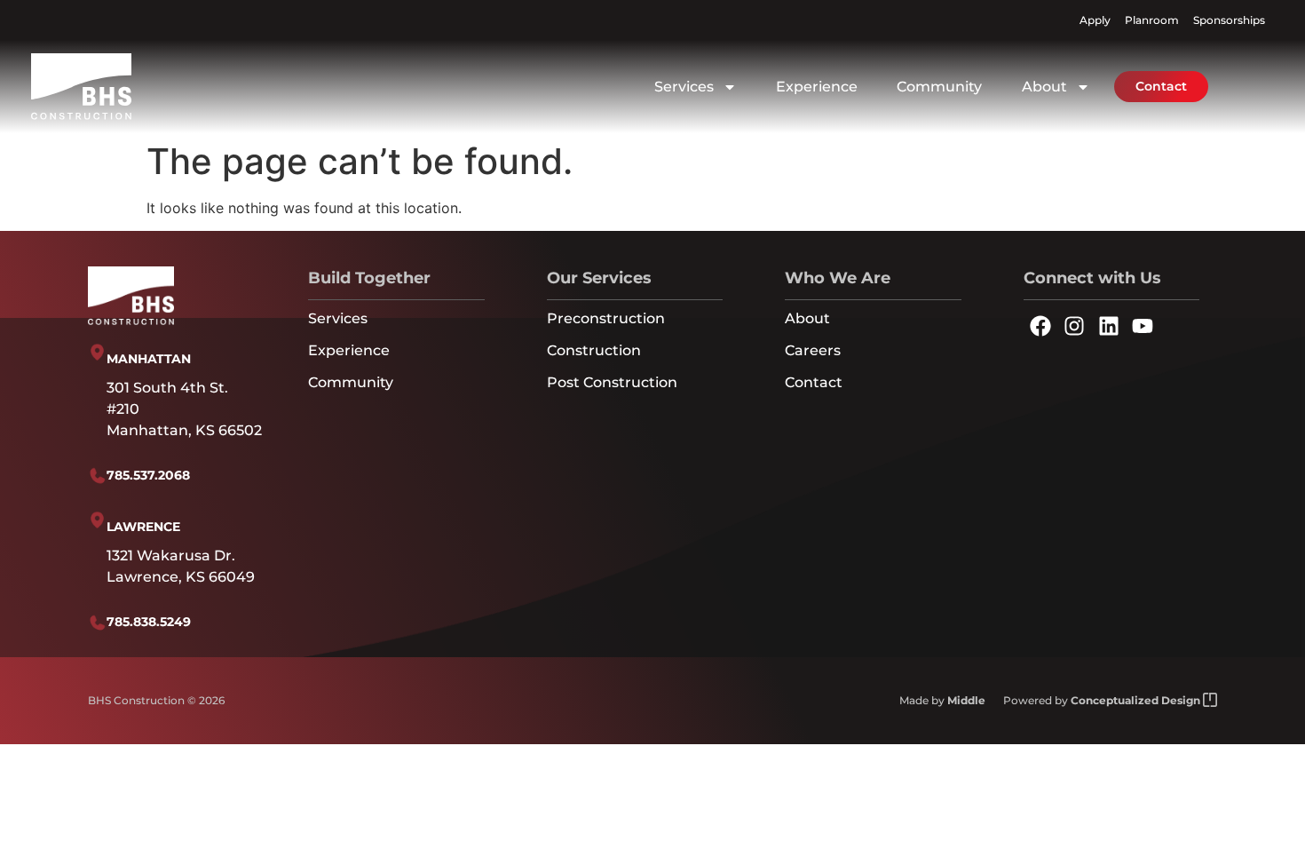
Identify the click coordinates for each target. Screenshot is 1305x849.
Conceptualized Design (1137, 700)
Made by (942, 700)
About (1044, 86)
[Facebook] (1040, 325)
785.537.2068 (148, 475)
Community (939, 86)
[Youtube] (1142, 325)
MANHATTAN (149, 359)
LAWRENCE (143, 527)
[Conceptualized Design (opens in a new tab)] (1210, 700)
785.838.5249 (149, 622)
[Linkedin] (1108, 325)
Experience (817, 86)
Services (684, 86)
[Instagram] (1074, 325)
